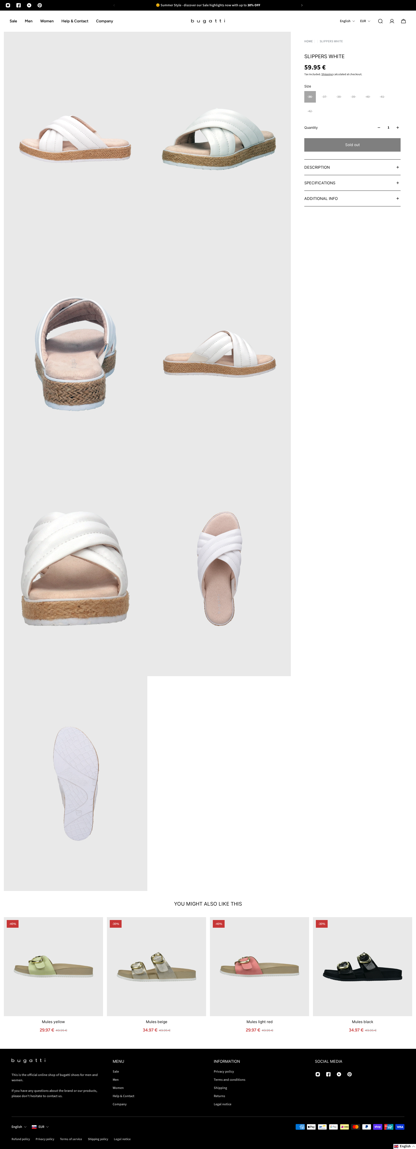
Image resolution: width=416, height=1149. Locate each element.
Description (317, 167)
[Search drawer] (380, 21)
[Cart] (403, 21)
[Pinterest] (39, 5)
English (17, 1126)
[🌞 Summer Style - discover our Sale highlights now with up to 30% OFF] (208, 5)
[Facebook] (18, 5)
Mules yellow (53, 1021)
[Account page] (392, 21)
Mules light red (260, 1021)
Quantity (311, 127)
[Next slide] (301, 5)
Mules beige (156, 1021)
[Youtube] (29, 5)
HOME (308, 41)
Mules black (362, 1021)
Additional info (321, 198)
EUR (41, 1126)
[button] (404, 1146)
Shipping (327, 74)
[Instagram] (8, 5)
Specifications (319, 182)
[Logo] (208, 21)
